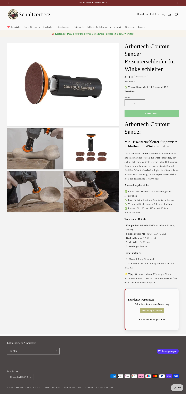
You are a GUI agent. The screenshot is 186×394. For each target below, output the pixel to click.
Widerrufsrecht (69, 387)
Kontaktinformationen (104, 387)
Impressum (89, 387)
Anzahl (127, 97)
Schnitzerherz (19, 387)
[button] (31, 27)
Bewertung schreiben (152, 310)
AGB (80, 387)
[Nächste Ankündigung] (178, 3)
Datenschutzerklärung (52, 387)
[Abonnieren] (56, 351)
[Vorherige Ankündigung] (8, 3)
